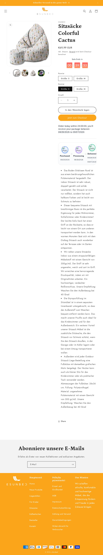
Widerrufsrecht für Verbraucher (60, 528)
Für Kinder (34, 502)
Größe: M (81, 78)
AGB (54, 495)
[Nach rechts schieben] (49, 73)
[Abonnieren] (73, 464)
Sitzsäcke (33, 508)
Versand (72, 51)
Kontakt (33, 526)
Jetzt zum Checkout (77, 117)
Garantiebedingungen (61, 520)
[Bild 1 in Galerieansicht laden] (16, 73)
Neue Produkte (36, 489)
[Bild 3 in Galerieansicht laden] (33, 73)
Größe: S (65, 78)
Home (32, 483)
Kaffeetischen (35, 514)
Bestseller (34, 520)
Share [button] (63, 421)
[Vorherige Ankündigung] (5, 3)
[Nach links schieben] (10, 73)
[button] (6, 11)
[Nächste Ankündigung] (98, 3)
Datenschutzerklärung (61, 508)
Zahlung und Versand (61, 514)
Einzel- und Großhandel (57, 488)
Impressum (57, 501)
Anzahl (61, 95)
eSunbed (55, 552)
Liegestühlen (35, 496)
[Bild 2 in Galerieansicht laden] (24, 73)
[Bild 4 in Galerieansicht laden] (41, 73)
